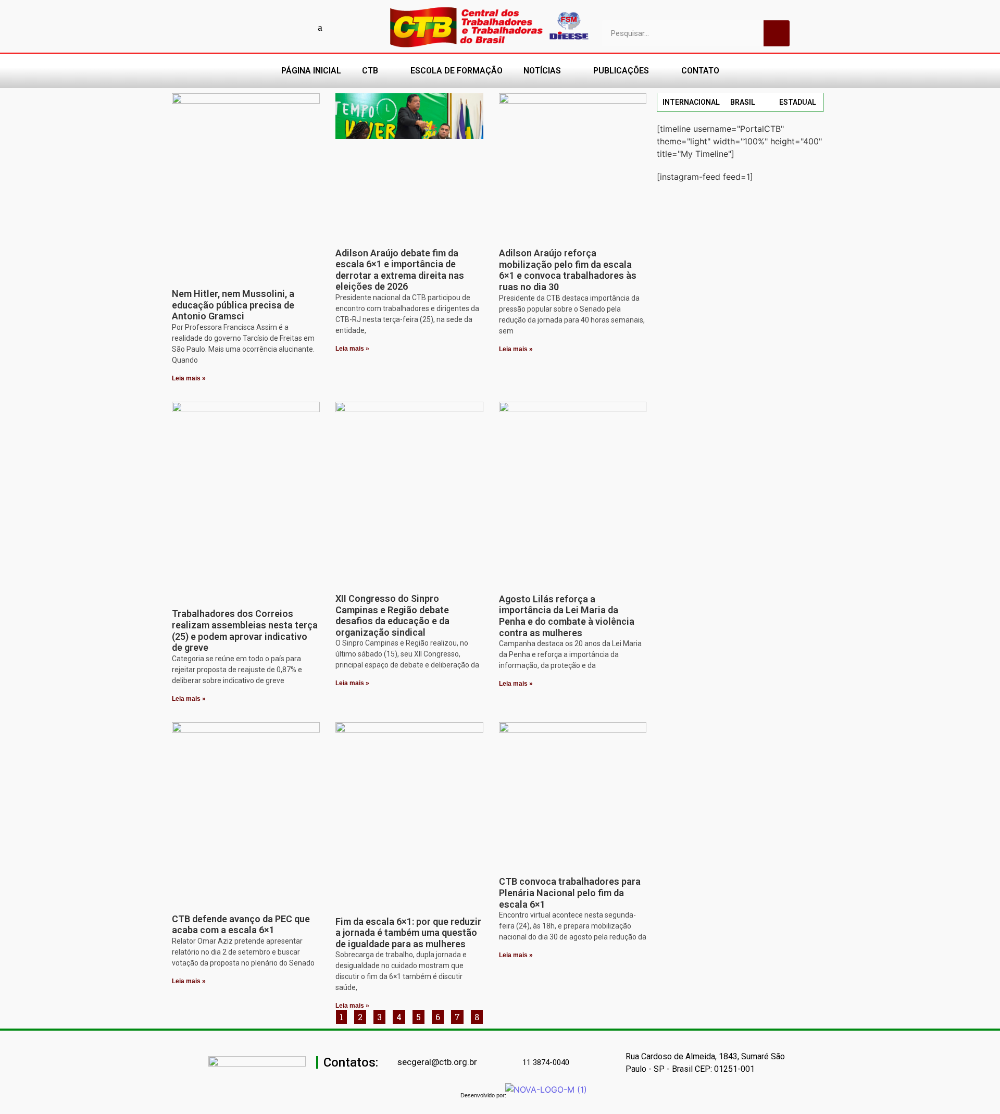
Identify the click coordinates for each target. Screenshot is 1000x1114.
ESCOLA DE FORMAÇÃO (456, 71)
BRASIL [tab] (742, 102)
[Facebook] (247, 27)
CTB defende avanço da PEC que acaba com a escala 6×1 (241, 924)
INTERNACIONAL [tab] (691, 102)
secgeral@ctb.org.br (437, 1062)
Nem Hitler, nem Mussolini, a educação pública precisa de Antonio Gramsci (233, 304)
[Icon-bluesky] (320, 27)
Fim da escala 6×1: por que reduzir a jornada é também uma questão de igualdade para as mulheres (408, 932)
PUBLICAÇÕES (621, 71)
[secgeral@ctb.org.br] (391, 1063)
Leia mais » (189, 378)
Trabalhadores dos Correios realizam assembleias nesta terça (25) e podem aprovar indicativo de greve (245, 630)
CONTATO (700, 71)
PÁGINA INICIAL (311, 71)
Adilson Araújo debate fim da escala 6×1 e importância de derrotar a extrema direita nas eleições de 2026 (399, 269)
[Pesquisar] (777, 33)
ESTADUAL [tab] (797, 102)
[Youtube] (265, 27)
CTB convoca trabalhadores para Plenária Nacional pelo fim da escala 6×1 (570, 892)
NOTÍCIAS (542, 71)
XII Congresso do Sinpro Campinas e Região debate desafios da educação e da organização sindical (392, 615)
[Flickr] (302, 27)
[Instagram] (284, 27)
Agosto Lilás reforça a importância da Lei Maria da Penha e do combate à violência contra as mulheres (566, 615)
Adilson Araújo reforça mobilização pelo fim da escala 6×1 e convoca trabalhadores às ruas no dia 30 (567, 269)
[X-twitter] (338, 27)
